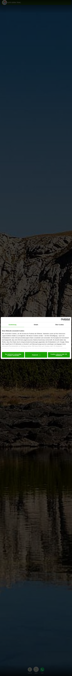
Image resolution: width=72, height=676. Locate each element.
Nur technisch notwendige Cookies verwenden (13, 354)
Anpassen (35, 355)
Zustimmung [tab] (12, 324)
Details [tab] (36, 324)
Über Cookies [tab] (59, 324)
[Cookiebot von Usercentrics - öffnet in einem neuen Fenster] (62, 319)
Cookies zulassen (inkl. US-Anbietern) (58, 354)
